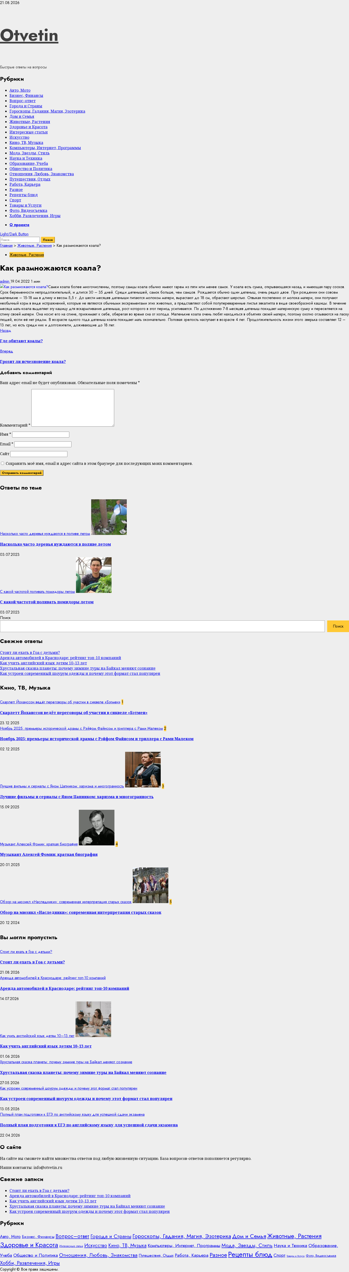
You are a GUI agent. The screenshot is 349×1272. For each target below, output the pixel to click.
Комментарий (15, 425)
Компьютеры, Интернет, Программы (45, 147)
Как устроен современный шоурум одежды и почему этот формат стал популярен (80, 673)
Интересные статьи (28, 132)
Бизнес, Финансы (26, 95)
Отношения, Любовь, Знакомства (41, 173)
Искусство (19, 137)
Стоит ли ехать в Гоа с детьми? (30, 652)
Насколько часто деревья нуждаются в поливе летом (45, 533)
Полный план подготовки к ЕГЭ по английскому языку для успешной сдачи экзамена (72, 1114)
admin (5, 281)
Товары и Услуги (25, 205)
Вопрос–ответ (22, 100)
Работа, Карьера (24, 184)
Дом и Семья (21, 116)
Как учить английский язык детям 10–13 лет (43, 663)
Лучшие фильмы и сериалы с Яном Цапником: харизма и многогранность (62, 786)
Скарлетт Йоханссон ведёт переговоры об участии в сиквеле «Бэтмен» (60, 702)
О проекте (19, 225)
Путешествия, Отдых (29, 179)
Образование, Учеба (28, 163)
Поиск (5, 617)
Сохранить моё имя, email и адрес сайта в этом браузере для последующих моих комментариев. (99, 463)
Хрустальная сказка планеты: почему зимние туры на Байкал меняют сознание (78, 668)
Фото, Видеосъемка (28, 210)
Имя (5, 434)
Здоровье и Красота (28, 126)
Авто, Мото (19, 90)
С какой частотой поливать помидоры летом (37, 591)
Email (6, 444)
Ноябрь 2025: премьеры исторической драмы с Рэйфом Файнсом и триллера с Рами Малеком (81, 728)
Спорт (15, 200)
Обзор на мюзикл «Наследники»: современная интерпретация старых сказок (66, 902)
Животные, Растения (29, 121)
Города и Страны (25, 106)
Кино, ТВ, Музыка (26, 142)
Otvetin (29, 35)
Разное (16, 189)
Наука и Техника (25, 158)
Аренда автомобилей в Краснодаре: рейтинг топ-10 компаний (60, 657)
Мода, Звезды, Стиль (29, 153)
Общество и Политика (30, 168)
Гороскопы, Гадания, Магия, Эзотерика (47, 111)
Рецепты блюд (23, 194)
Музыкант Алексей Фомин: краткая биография (39, 844)
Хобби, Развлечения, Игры (35, 215)
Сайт (4, 453)
